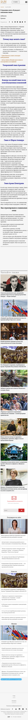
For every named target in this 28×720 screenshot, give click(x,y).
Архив (3, 7)
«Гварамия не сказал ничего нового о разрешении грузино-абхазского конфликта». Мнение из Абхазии (14, 463)
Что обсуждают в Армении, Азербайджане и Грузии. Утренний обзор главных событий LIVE (13, 365)
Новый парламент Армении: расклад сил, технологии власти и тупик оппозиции (12, 342)
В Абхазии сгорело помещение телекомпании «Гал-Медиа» (14, 605)
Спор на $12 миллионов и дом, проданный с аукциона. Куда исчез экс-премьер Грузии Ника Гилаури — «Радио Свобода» (13, 294)
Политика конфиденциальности (14, 705)
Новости (14, 572)
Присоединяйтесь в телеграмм (11, 679)
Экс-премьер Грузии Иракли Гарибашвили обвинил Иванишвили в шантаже (13, 557)
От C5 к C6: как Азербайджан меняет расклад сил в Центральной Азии (14, 611)
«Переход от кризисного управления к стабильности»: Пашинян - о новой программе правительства (13, 413)
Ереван (3, 18)
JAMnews (4, 16)
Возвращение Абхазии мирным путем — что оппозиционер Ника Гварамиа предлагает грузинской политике (14, 565)
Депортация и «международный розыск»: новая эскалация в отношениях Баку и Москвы (14, 543)
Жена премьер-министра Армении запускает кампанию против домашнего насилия (13, 536)
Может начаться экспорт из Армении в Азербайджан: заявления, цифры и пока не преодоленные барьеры (12, 438)
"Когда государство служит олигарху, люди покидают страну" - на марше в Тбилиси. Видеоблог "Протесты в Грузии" (13, 550)
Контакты (14, 700)
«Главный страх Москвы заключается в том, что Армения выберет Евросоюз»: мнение (13, 319)
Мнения (14, 624)
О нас (14, 695)
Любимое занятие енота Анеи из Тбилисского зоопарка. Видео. (13, 389)
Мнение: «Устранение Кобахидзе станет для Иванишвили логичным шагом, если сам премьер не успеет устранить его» (14, 489)
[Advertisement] (14, 259)
